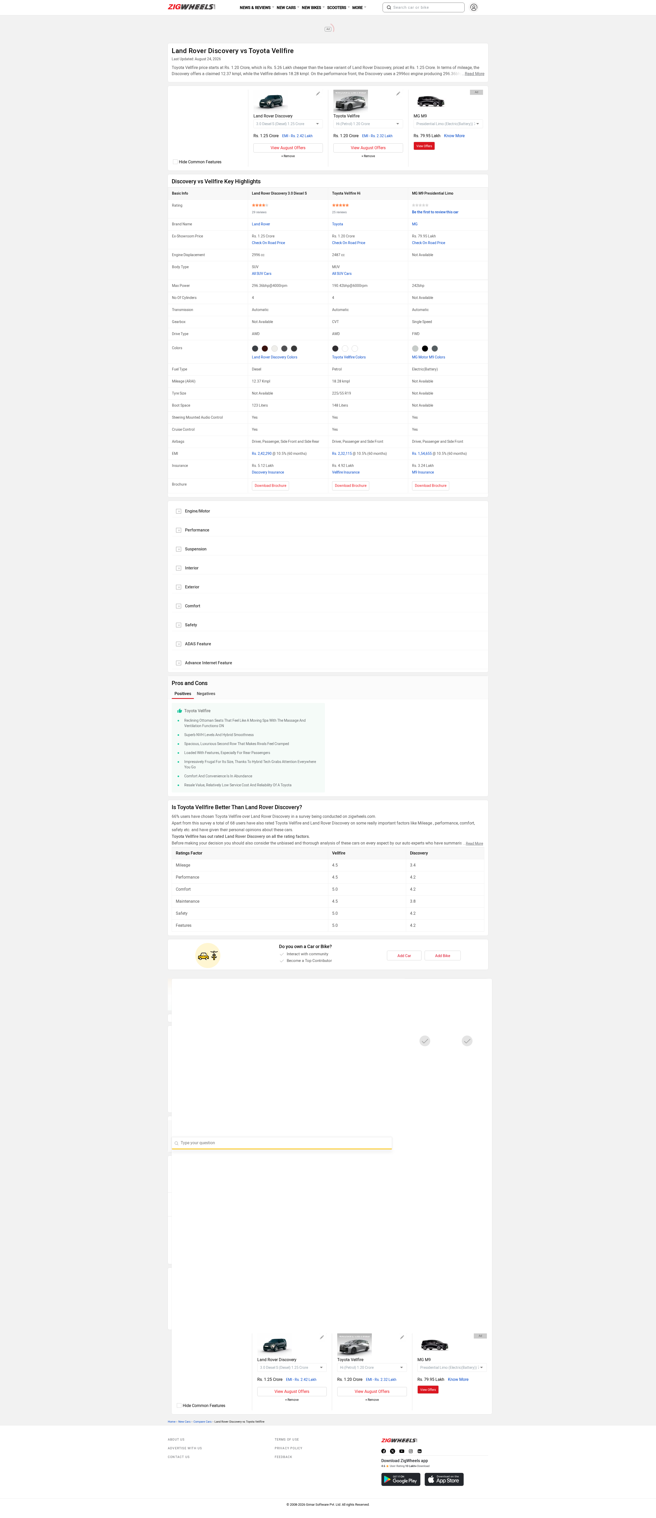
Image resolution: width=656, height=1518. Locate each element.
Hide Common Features (200, 161)
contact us (179, 1445)
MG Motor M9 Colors (428, 357)
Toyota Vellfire (346, 116)
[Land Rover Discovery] (288, 101)
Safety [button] (191, 624)
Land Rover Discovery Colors (274, 357)
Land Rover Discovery (273, 116)
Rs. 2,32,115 (342, 453)
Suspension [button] (196, 549)
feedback (284, 1445)
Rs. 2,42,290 (262, 453)
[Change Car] (318, 94)
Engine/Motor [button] (197, 511)
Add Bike (442, 955)
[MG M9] (448, 101)
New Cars (184, 1410)
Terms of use (287, 1428)
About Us (176, 1428)
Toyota (337, 224)
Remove (288, 156)
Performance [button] (197, 530)
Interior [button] (192, 568)
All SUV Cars (261, 274)
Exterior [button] (192, 587)
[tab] (328, 510)
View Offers (424, 146)
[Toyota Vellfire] (368, 101)
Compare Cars (202, 1410)
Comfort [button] (192, 606)
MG (415, 224)
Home (172, 1410)
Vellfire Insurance (346, 472)
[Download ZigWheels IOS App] (444, 1467)
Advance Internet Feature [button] (208, 662)
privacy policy (289, 1437)
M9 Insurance (423, 472)
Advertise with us (185, 1437)
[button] (389, 7)
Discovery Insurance (268, 472)
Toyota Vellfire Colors (349, 357)
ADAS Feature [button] (198, 643)
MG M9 (420, 116)
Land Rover (261, 224)
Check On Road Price (268, 243)
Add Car (404, 955)
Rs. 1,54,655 (422, 453)
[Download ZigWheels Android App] (401, 1467)
